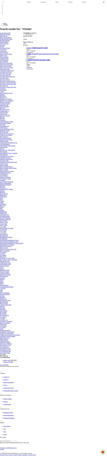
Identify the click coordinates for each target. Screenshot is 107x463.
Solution (5, 401)
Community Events (8, 388)
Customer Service (4, 409)
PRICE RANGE (27, 36)
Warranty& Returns (8, 415)
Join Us (5, 385)
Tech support (6, 426)
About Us (6, 379)
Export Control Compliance (20, 455)
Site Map (2, 455)
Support (2, 422)
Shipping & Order (8, 412)
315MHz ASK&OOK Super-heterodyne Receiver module (42, 54)
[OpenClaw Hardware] (102, 452)
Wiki (4, 431)
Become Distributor (8, 382)
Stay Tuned (3, 437)
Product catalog (7, 399)
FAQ (4, 429)
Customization (7, 404)
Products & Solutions (5, 395)
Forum (5, 434)
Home (5, 23)
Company (2, 373)
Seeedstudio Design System (10, 390)
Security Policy (32, 455)
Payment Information (8, 418)
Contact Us (6, 377)
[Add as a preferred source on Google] (9, 448)
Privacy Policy (9, 455)
